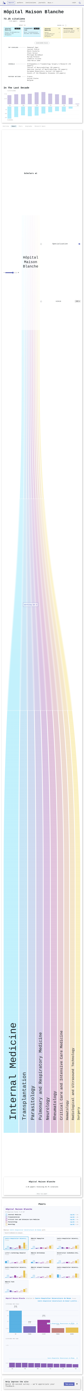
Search (11, 3)
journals (41, 3)
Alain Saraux (32, 53)
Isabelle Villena (34, 59)
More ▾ (50, 3)
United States (32, 78)
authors (20, 3)
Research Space (40, 126)
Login (74, 2)
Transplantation (28, 29)
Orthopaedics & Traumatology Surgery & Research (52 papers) (49, 65)
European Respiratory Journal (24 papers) (44, 71)
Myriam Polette (33, 57)
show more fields (42, 43)
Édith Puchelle (33, 51)
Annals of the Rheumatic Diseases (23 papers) (46, 73)
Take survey (69, 1384)
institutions (30, 3)
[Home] (4, 2)
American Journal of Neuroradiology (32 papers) (47, 69)
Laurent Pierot (33, 49)
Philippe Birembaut (35, 55)
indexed (22, 21)
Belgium (30, 80)
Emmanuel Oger (32, 47)
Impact (13, 126)
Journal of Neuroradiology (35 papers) (43, 67)
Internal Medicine (8, 29)
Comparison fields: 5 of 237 (16, 1212)
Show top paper (42, 1194)
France (29, 76)
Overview (6, 126)
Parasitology (68, 29)
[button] (16, 1243)
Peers (21, 126)
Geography (28, 126)
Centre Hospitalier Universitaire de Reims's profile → (58, 1301)
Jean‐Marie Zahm (33, 60)
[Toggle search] (79, 2)
